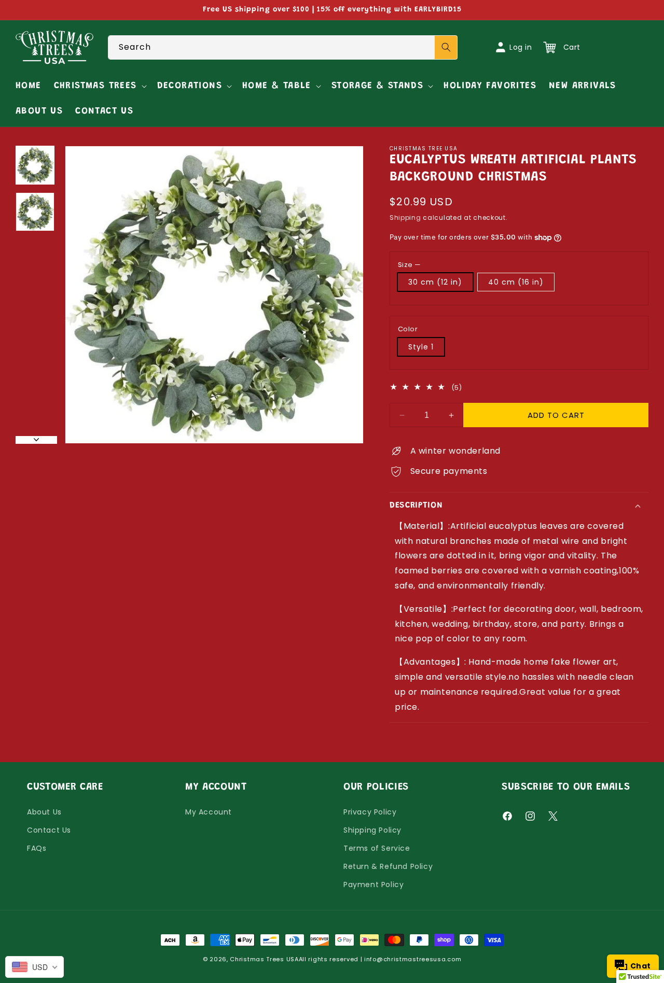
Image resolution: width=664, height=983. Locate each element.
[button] (99, 86)
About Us (44, 812)
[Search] (446, 47)
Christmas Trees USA (264, 959)
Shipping (405, 217)
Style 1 (421, 347)
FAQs (36, 848)
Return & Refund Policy (388, 866)
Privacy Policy (369, 812)
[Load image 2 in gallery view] (35, 211)
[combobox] (283, 47)
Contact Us (49, 830)
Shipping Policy (372, 830)
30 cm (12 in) (435, 282)
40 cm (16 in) (516, 282)
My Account (208, 812)
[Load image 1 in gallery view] (35, 165)
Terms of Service (376, 848)
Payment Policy (373, 884)
